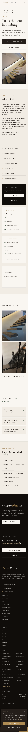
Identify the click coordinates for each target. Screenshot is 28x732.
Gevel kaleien (5, 610)
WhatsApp (14, 200)
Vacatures (4, 642)
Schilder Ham (18, 669)
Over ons (4, 631)
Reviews (4, 639)
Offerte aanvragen (12, 41)
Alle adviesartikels (9, 284)
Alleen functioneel (14, 727)
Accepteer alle (14, 723)
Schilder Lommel (6, 664)
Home (3, 10)
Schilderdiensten (12, 10)
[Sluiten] (24, 711)
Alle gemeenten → (7, 686)
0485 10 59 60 (15, 47)
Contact (14, 555)
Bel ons (15, 195)
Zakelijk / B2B (5, 604)
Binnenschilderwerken (7, 599)
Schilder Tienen (20, 464)
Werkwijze (4, 634)
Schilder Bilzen (7, 485)
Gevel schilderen (6, 607)
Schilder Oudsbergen (20, 674)
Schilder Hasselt (8, 473)
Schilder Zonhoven (8, 481)
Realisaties (4, 636)
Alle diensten (5, 619)
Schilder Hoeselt (6, 674)
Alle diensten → (6, 623)
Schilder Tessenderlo (7, 677)
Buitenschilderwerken (7, 602)
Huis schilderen (6, 613)
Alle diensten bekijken (10, 259)
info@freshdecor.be (9, 591)
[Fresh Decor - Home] (10, 3)
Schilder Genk (19, 473)
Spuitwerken (5, 616)
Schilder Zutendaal (8, 460)
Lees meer (19, 719)
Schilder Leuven (8, 464)
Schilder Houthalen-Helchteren (11, 477)
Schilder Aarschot (8, 469)
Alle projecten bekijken (13, 376)
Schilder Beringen (19, 485)
